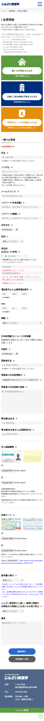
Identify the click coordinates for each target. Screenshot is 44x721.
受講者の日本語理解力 (11, 375)
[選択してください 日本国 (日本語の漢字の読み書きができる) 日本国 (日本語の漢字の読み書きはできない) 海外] (22, 323)
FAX (3, 304)
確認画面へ (22, 651)
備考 (3, 618)
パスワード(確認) (9, 214)
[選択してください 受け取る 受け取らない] (13, 611)
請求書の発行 (7, 575)
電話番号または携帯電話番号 (15, 289)
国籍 (3, 318)
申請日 (4, 349)
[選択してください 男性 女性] (13, 241)
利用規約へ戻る (22, 659)
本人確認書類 (7, 447)
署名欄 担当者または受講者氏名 (16, 430)
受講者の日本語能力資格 (12, 387)
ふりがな (5, 167)
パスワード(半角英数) (11, 203)
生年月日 (5, 225)
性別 (3, 236)
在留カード (6, 515)
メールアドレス (8, 191)
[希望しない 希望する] (13, 580)
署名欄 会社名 (7, 418)
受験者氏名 (6, 360)
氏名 (3, 153)
